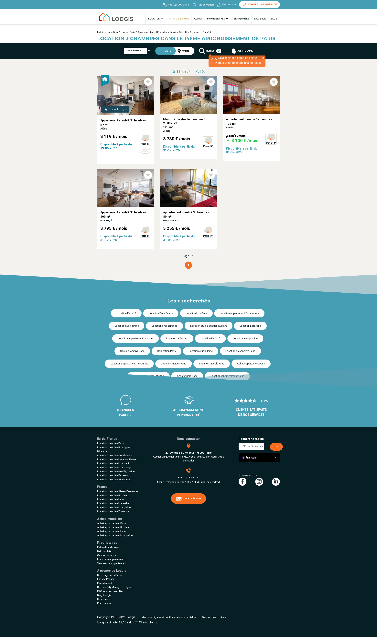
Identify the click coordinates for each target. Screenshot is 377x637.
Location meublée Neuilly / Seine (116, 471)
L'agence (260, 18)
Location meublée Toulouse (113, 511)
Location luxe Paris (196, 313)
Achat (198, 18)
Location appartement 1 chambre (129, 363)
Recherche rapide (251, 439)
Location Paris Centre (161, 313)
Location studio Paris (201, 350)
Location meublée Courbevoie (114, 455)
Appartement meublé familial (152, 32)
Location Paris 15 (210, 338)
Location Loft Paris (250, 325)
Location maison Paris (173, 363)
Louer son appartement (110, 559)
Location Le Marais (177, 338)
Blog (274, 18)
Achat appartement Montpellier (115, 535)
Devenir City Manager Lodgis (114, 587)
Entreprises (241, 18)
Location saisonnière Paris (240, 350)
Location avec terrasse (164, 325)
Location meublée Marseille (113, 503)
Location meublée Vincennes (113, 479)
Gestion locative (106, 555)
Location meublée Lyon (110, 499)
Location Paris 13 (126, 313)
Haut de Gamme (179, 18)
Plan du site (104, 603)
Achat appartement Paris (251, 363)
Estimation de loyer (108, 547)
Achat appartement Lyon (111, 531)
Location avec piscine (245, 338)
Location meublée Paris (110, 443)
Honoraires (103, 599)
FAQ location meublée (110, 591)
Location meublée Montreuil (113, 463)
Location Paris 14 (178, 32)
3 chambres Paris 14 (200, 32)
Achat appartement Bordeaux (114, 527)
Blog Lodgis (104, 595)
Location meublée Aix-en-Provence (117, 491)
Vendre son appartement (111, 563)
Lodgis (100, 32)
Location (154, 18)
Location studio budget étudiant (208, 325)
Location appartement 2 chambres (239, 313)
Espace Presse (105, 579)
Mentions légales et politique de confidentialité (169, 617)
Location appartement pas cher (135, 338)
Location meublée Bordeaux (113, 495)
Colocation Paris (166, 350)
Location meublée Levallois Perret (117, 459)
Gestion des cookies (214, 617)
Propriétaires (216, 18)
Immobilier (112, 32)
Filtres (212, 51)
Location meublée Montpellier (114, 507)
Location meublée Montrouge (114, 467)
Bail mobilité (104, 551)
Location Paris (128, 32)
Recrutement (104, 583)
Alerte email (245, 51)
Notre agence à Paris (109, 575)
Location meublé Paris (211, 363)
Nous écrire (193, 498)
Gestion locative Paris (132, 350)
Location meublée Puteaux (112, 475)
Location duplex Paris (126, 325)
